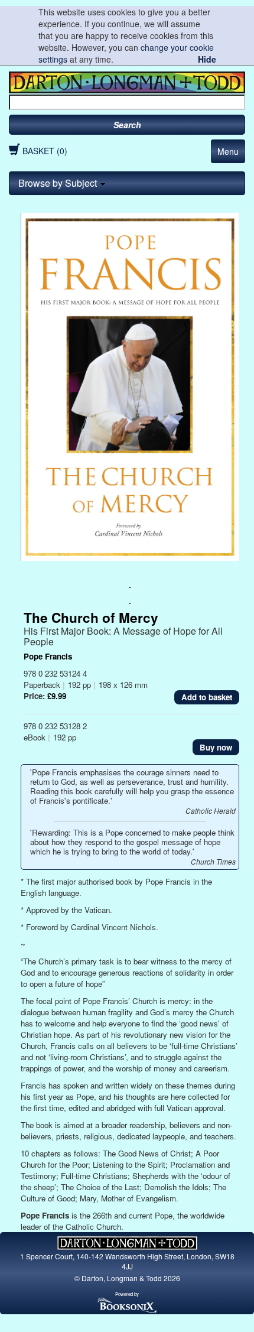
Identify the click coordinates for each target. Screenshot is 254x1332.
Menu (228, 151)
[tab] (127, 183)
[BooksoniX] (127, 1304)
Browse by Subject (58, 183)
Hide (207, 59)
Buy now (216, 747)
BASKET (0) (44, 151)
